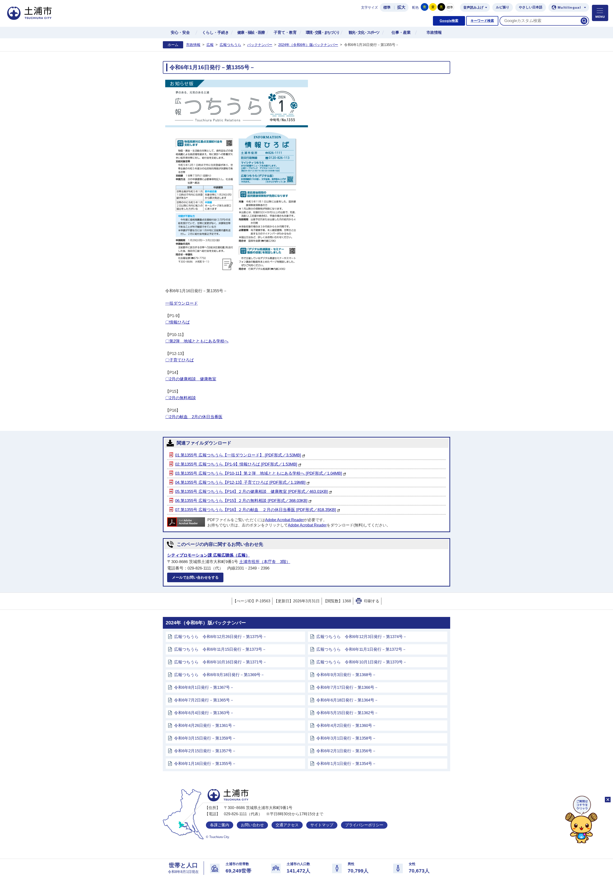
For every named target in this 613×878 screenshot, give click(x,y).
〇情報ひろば (177, 322)
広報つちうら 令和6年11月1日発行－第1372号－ (361, 649)
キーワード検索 (482, 21)
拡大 (401, 7)
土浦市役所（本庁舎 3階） (264, 561)
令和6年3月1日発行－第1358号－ (346, 738)
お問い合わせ (252, 825)
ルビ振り (502, 7)
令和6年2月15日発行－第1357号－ (205, 751)
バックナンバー (259, 45)
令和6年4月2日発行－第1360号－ (346, 725)
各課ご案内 (219, 825)
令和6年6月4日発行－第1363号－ (204, 713)
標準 (387, 7)
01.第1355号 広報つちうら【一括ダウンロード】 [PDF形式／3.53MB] (238, 455)
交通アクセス (287, 825)
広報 (210, 45)
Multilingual (569, 7)
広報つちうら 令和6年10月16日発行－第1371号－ (220, 662)
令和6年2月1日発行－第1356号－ (346, 751)
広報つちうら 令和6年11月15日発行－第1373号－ (220, 649)
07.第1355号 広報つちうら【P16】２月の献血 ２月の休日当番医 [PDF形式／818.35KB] (255, 509)
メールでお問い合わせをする (195, 577)
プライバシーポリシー (364, 825)
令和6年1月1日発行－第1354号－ (346, 763)
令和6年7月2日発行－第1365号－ (204, 700)
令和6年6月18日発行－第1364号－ (347, 700)
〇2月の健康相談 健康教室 (190, 379)
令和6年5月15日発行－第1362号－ (347, 713)
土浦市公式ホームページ (29, 13)
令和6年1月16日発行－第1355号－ (205, 763)
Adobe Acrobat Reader (284, 520)
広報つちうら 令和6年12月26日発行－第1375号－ (220, 636)
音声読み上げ (473, 7)
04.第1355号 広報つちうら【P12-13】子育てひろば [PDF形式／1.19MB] (240, 482)
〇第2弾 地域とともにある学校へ (196, 341)
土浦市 (228, 795)
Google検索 (449, 21)
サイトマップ (321, 825)
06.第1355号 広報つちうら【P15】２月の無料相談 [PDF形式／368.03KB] (241, 500)
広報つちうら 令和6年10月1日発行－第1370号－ (361, 662)
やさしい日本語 (530, 7)
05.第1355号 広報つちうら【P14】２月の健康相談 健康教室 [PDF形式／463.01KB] (251, 491)
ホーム (173, 45)
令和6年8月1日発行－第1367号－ (204, 687)
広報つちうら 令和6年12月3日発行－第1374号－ (361, 636)
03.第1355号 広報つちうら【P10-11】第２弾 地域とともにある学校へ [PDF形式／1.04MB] (258, 473)
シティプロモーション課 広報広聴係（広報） (208, 555)
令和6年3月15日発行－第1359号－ (205, 738)
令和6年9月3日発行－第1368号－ (346, 675)
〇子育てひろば (179, 360)
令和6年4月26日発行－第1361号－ (205, 725)
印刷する (371, 601)
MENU (600, 13)
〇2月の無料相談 (180, 398)
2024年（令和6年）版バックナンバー (308, 45)
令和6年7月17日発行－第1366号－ (347, 687)
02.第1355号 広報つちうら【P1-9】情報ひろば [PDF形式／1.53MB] (236, 464)
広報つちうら (230, 45)
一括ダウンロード (181, 303)
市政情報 (193, 45)
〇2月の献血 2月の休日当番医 (193, 417)
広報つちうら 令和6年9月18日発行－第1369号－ (219, 675)
